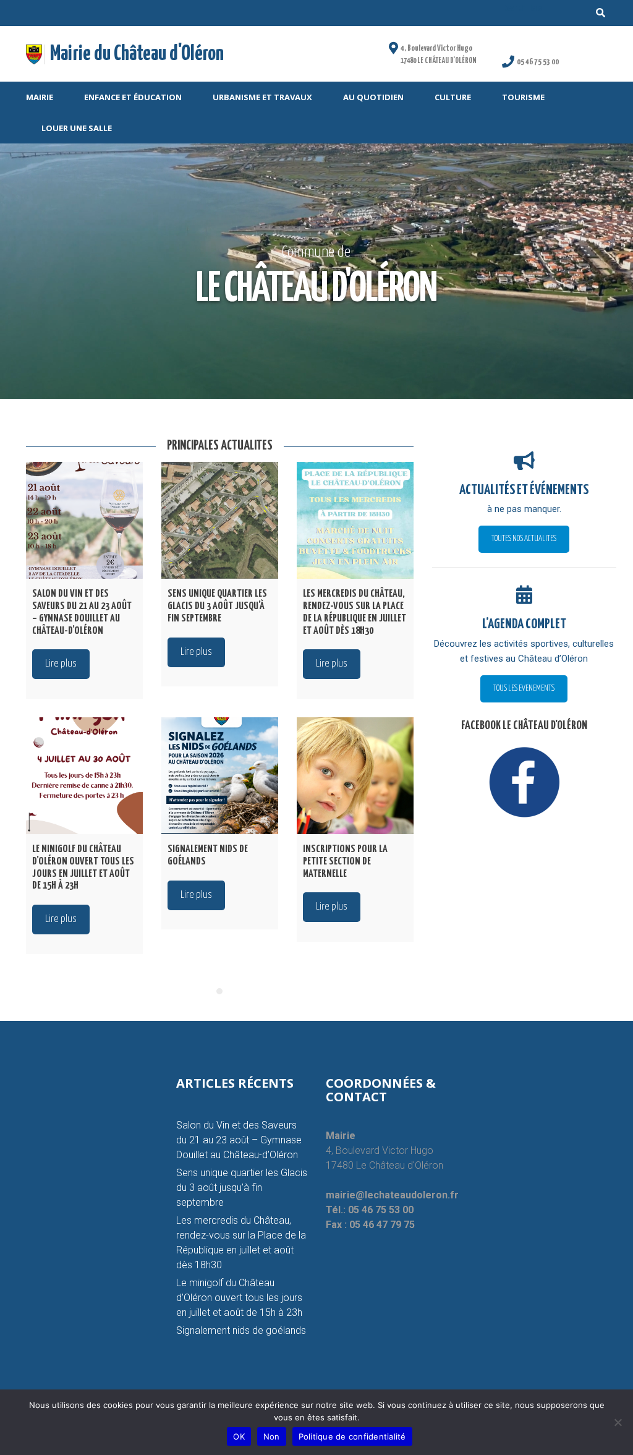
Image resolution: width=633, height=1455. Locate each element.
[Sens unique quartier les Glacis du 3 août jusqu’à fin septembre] (219, 520)
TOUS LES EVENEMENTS (523, 689)
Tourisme (523, 97)
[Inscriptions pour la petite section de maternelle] (355, 775)
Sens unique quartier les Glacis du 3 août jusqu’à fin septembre (241, 1187)
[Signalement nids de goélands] (219, 775)
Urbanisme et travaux (262, 97)
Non (271, 1436)
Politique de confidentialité (352, 1436)
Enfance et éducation (133, 97)
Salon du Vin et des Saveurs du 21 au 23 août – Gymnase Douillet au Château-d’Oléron (239, 1140)
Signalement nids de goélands (241, 1330)
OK (239, 1436)
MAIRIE (39, 97)
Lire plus (61, 664)
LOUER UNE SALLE (76, 128)
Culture (453, 97)
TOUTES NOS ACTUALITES (523, 539)
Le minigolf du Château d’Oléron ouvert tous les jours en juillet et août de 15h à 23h (239, 1297)
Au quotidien (373, 97)
